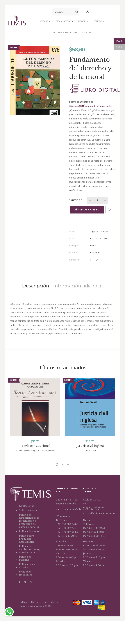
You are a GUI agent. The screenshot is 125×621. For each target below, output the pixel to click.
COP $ (118, 46)
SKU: (71, 238)
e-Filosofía (95, 252)
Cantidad (75, 200)
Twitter (25, 582)
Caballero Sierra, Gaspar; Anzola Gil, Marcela (35, 450)
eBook (93, 245)
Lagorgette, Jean (99, 231)
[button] (55, 51)
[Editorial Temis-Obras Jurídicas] (16, 21)
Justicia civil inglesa (90, 446)
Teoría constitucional (35, 446)
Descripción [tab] (35, 285)
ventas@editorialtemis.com (99, 513)
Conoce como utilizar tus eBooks (91, 106)
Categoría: (74, 245)
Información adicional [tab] (78, 285)
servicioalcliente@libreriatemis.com (77, 509)
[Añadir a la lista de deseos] (109, 209)
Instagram (31, 582)
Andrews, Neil (90, 450)
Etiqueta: (74, 252)
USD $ (118, 40)
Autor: (72, 231)
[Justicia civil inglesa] (90, 413)
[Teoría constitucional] (35, 413)
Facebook (19, 582)
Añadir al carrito (86, 209)
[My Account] (87, 11)
